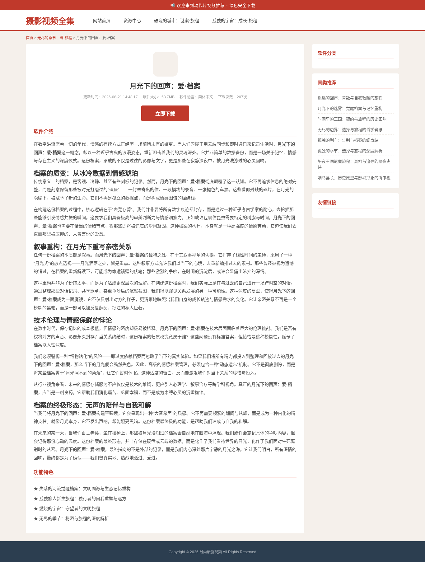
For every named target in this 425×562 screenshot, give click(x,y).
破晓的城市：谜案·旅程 (176, 20)
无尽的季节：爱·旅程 (54, 38)
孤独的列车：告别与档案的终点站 (348, 140)
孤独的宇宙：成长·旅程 (234, 20)
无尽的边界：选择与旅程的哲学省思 (350, 129)
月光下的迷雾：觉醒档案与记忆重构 (350, 108)
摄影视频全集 (50, 21)
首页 (29, 38)
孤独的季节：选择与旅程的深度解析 (350, 150)
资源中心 (132, 20)
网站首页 (101, 20)
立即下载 (165, 113)
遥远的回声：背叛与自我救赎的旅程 (350, 98)
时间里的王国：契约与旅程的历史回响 (352, 119)
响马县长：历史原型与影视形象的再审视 (354, 178)
